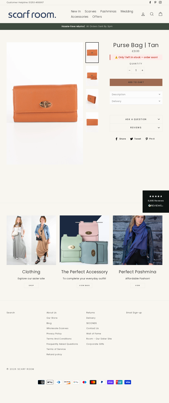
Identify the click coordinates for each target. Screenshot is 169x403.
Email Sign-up (134, 312)
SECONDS (91, 323)
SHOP (31, 285)
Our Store (52, 317)
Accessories (79, 17)
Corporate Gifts (95, 344)
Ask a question (136, 119)
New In (76, 11)
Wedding (126, 11)
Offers (97, 17)
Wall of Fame (93, 333)
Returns (90, 312)
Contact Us (92, 328)
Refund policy (54, 354)
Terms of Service (56, 349)
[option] (84, 26)
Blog (49, 323)
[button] (156, 201)
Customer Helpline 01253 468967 (25, 2)
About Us (52, 312)
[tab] (136, 94)
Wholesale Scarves (57, 328)
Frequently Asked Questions (62, 344)
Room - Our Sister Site (99, 338)
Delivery (90, 317)
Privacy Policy (54, 333)
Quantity (136, 63)
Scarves (90, 11)
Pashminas (108, 11)
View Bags (84, 285)
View (137, 285)
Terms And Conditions (59, 338)
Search (11, 312)
